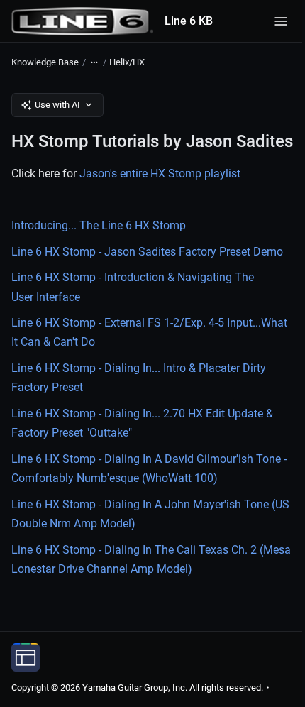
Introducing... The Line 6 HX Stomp (98, 225)
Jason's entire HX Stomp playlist (159, 173)
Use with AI (57, 104)
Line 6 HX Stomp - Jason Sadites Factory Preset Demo (147, 251)
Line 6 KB (189, 21)
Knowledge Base (45, 62)
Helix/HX (127, 62)
